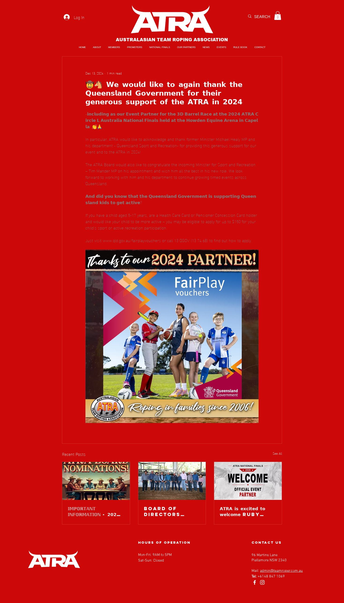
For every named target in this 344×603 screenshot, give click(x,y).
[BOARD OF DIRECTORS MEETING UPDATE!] (172, 481)
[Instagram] (262, 582)
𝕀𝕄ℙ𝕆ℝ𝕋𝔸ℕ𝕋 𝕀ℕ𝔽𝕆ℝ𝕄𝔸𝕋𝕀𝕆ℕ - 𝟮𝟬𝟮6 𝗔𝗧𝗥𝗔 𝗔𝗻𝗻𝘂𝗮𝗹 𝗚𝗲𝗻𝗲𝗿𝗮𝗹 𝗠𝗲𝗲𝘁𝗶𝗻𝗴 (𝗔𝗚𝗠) (94, 511)
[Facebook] (255, 582)
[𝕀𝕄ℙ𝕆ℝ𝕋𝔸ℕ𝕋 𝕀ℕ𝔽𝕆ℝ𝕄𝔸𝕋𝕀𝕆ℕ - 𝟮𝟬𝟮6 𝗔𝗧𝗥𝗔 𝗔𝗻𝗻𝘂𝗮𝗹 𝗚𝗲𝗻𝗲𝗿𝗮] (96, 481)
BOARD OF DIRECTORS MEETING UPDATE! (162, 511)
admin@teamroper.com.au (281, 571)
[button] (277, 15)
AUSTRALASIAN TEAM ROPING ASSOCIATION (172, 39)
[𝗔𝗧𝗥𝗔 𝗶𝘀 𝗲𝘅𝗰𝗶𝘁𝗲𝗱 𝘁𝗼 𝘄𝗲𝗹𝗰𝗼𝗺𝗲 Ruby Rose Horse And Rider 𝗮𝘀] (248, 481)
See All (277, 453)
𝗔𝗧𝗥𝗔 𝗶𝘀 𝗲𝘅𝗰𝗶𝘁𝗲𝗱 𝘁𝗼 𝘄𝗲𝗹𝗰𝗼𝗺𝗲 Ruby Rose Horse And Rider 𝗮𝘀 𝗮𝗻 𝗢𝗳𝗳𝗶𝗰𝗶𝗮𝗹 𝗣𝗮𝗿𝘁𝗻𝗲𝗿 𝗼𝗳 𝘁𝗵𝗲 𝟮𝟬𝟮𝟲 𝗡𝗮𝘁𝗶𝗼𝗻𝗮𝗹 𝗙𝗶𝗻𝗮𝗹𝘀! (248, 511)
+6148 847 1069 (271, 576)
